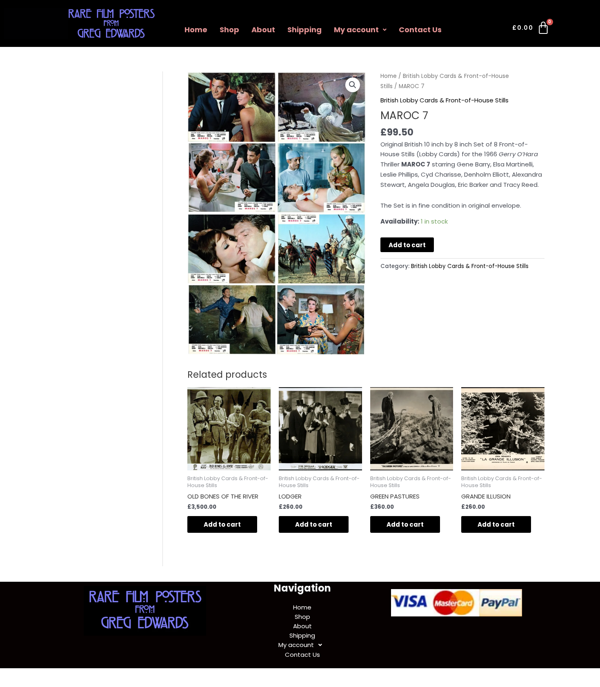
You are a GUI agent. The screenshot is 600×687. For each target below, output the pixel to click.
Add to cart (407, 245)
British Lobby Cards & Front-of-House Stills (444, 100)
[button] (360, 30)
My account (356, 29)
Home (195, 29)
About (263, 29)
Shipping (304, 29)
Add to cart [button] (222, 524)
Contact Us (420, 29)
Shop (229, 29)
